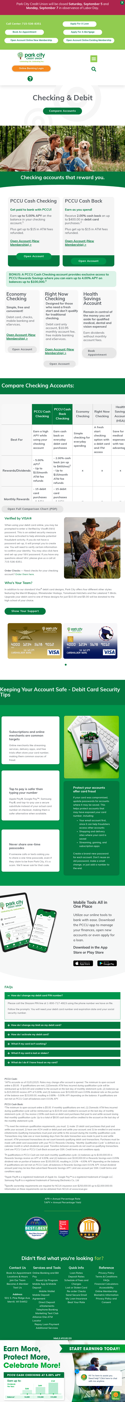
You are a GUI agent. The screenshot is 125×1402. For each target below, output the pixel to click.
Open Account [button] (34, 256)
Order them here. (25, 574)
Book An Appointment (18, 1273)
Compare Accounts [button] (62, 111)
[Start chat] (116, 1392)
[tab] (62, 1006)
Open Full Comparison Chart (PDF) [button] (32, 509)
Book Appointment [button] (97, 353)
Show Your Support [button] (25, 611)
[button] (93, 58)
